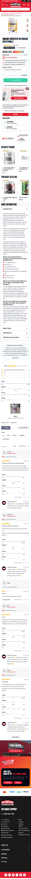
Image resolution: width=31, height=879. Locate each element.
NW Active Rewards (8, 830)
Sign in (18, 782)
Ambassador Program (24, 834)
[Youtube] (13, 874)
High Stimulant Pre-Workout (7, 14)
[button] (11, 45)
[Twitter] (17, 874)
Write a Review (25, 428)
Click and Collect (7, 835)
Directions (7, 328)
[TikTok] (24, 874)
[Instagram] (9, 874)
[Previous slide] (9, 32)
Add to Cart (17, 80)
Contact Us (6, 819)
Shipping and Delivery (11, 337)
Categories (6, 13)
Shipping (21, 824)
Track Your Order (23, 828)
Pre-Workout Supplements (16, 13)
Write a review (10, 47)
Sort (15, 446)
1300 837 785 (8, 814)
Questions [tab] (14, 422)
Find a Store (6, 822)
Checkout (5, 826)
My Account (6, 828)
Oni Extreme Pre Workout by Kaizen (9, 198)
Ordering (21, 822)
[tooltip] (23, 345)
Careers (5, 824)
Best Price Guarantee (24, 830)
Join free (8, 782)
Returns (20, 826)
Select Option (7, 67)
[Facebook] (5, 874)
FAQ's (20, 819)
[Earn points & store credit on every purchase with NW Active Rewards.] (22, 52)
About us (21, 832)
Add (19, 98)
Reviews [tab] (5, 422)
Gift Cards (5, 832)
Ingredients (7, 333)
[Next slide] (16, 32)
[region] (15, 409)
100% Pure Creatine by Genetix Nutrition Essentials (8, 169)
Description (7, 209)
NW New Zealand (7, 837)
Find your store (15, 751)
